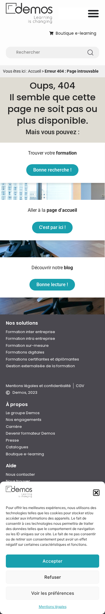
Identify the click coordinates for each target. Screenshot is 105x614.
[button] (96, 493)
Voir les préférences (52, 593)
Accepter (52, 561)
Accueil (34, 71)
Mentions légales (52, 606)
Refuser (52, 577)
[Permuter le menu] (93, 13)
